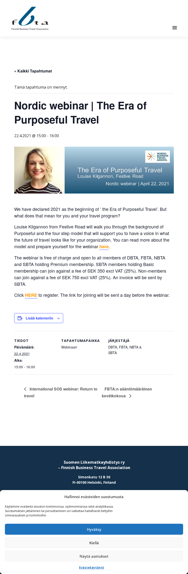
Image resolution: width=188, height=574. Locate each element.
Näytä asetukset (94, 556)
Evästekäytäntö (91, 567)
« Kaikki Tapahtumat (33, 71)
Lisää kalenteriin (39, 318)
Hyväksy (94, 529)
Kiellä (94, 542)
